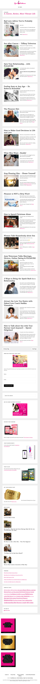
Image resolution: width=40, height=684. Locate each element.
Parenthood (19, 598)
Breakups (28, 592)
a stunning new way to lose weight (10, 470)
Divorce (11, 596)
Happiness (27, 596)
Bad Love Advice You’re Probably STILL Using (18, 22)
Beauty (25, 590)
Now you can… (14, 501)
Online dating (12, 598)
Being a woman (31, 590)
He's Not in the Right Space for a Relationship (12, 581)
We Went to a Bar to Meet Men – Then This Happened (17, 541)
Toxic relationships (27, 600)
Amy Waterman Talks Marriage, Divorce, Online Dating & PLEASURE (20, 257)
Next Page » (34, 348)
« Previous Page (6, 348)
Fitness (14, 596)
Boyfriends (22, 592)
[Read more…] (25, 34)
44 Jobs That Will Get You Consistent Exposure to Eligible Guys (15, 579)
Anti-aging (20, 590)
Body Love (10, 592)
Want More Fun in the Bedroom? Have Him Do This (13, 575)
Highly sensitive (32, 596)
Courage (23, 594)
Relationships (8, 600)
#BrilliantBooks (14, 590)
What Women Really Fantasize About (10, 572)
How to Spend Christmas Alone (17, 214)
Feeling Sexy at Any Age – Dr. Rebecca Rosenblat (17, 87)
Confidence (13, 594)
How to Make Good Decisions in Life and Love (19, 131)
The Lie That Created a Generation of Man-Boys (15, 564)
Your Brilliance (20, 3)
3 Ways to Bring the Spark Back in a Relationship (19, 280)
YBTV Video (30, 602)
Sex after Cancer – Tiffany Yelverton (20, 43)
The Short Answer (17, 600)
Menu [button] (21, 7)
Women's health (21, 602)
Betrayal (6, 592)
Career (32, 592)
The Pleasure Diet (11, 109)
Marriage (6, 598)
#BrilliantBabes (7, 590)
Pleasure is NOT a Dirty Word (16, 194)
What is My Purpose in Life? (9, 577)
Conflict (19, 594)
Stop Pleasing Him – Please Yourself (19, 173)
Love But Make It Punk (9, 517)
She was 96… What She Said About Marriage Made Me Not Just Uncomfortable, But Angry (19, 529)
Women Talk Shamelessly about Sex (19, 236)
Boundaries (16, 592)
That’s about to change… (28, 437)
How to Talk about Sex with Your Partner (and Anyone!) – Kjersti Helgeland (18, 328)
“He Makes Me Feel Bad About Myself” (13, 553)
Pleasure (25, 598)
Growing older (20, 596)
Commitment (7, 594)
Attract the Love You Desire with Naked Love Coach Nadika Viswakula (18, 303)
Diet (8, 596)
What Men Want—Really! (15, 153)
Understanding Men (10, 602)
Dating (27, 594)
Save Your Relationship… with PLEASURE (17, 65)
